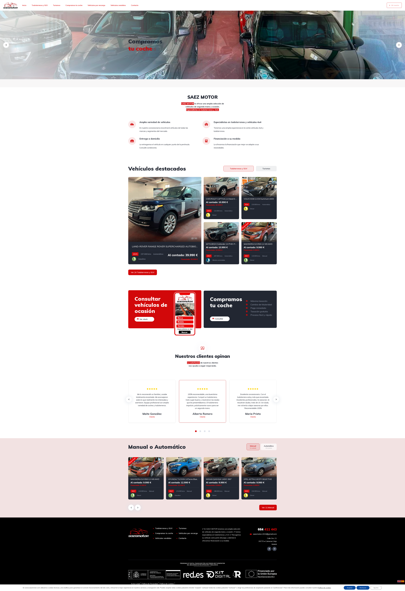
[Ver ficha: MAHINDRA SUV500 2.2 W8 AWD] (259, 243)
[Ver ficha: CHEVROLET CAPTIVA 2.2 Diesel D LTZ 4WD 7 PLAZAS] (221, 198)
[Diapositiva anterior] (131, 507)
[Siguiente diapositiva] (138, 507)
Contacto (134, 5)
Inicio (24, 5)
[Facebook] (269, 549)
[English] (399, 581)
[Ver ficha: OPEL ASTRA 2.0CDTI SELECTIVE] (259, 478)
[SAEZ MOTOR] (10, 5)
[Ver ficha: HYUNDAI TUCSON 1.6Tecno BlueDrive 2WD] (183, 478)
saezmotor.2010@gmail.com (265, 534)
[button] (196, 431)
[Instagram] (274, 549)
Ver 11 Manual (268, 507)
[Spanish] (402, 581)
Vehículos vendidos (118, 5)
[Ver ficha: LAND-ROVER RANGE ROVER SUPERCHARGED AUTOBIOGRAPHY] (164, 220)
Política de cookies (324, 588)
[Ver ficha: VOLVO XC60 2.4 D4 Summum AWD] (259, 198)
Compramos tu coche (73, 5)
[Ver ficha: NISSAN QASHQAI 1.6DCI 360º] (221, 478)
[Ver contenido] (202, 45)
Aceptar (349, 588)
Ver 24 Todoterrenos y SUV (142, 272)
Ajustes (376, 588)
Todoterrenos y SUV (40, 5)
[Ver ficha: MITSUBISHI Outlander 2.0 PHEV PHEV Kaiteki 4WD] (221, 243)
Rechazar (363, 588)
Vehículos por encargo (96, 5)
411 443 (267, 529)
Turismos (56, 5)
